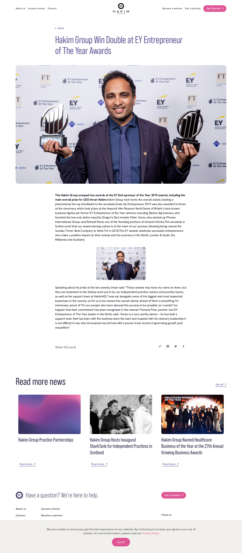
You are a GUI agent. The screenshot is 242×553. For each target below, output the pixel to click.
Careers (52, 8)
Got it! (121, 542)
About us (20, 8)
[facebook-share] (183, 346)
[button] (214, 8)
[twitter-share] (175, 346)
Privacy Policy (150, 533)
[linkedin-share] (167, 346)
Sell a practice (193, 8)
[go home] (121, 8)
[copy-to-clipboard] (160, 346)
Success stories (36, 8)
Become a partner (172, 8)
